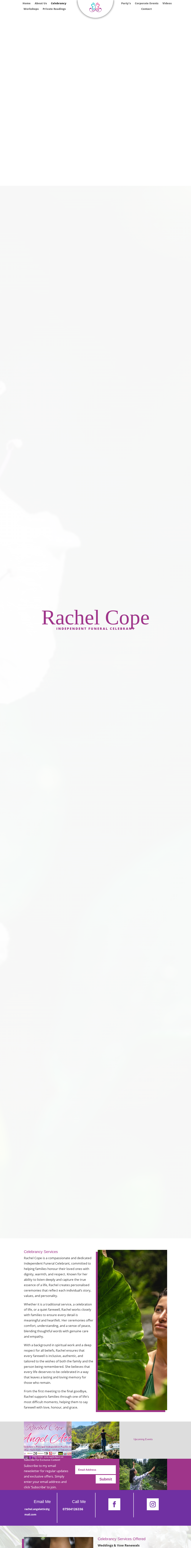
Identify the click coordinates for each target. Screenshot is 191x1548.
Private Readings (54, 9)
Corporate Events (146, 3)
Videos (167, 3)
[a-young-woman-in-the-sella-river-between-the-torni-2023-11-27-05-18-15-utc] (95, 1457)
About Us (41, 3)
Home (27, 3)
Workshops (31, 9)
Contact (146, 9)
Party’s (126, 3)
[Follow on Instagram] (153, 1504)
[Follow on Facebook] (114, 1504)
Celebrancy (58, 3)
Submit (105, 1479)
